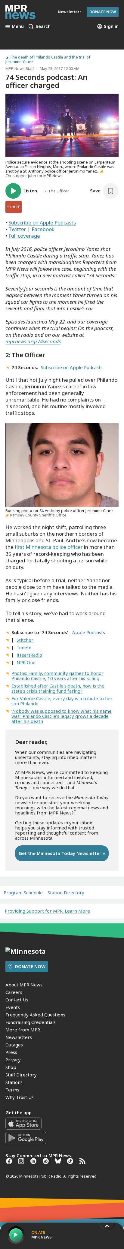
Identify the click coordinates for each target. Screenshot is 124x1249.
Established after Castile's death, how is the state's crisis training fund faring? (57, 688)
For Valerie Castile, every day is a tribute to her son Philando (62, 700)
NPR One (26, 662)
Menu (18, 26)
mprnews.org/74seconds (33, 341)
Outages (14, 1045)
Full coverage (24, 235)
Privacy (13, 1060)
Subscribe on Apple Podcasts (42, 222)
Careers (13, 992)
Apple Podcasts (88, 632)
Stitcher (25, 640)
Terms (12, 1090)
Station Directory (66, 892)
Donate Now (102, 11)
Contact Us (16, 1000)
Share (13, 206)
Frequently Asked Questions (35, 1015)
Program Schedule (23, 892)
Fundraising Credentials (30, 1022)
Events (12, 1007)
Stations (14, 1082)
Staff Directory (21, 1075)
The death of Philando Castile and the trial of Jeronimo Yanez (47, 59)
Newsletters (18, 1037)
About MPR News (23, 985)
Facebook (43, 229)
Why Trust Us (19, 1097)
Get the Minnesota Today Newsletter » (62, 853)
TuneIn (24, 647)
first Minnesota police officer (49, 546)
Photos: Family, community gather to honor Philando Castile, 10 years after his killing (57, 675)
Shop (10, 1067)
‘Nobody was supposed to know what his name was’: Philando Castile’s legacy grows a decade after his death (61, 716)
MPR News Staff (19, 68)
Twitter (17, 229)
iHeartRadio (29, 655)
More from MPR (22, 1030)
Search (43, 26)
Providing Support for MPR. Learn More (47, 911)
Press (11, 1052)
